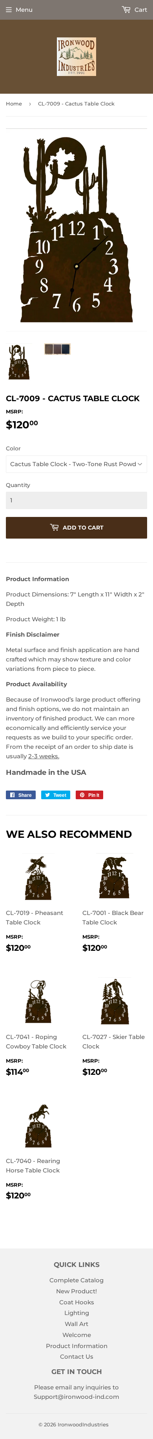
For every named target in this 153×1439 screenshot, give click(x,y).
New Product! (76, 1291)
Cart (140, 9)
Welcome (76, 1335)
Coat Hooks (76, 1302)
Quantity (18, 485)
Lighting (76, 1313)
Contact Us (76, 1356)
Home (14, 103)
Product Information (76, 1346)
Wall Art (76, 1324)
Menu (24, 9)
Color (13, 448)
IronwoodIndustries (83, 1424)
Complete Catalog (76, 1280)
